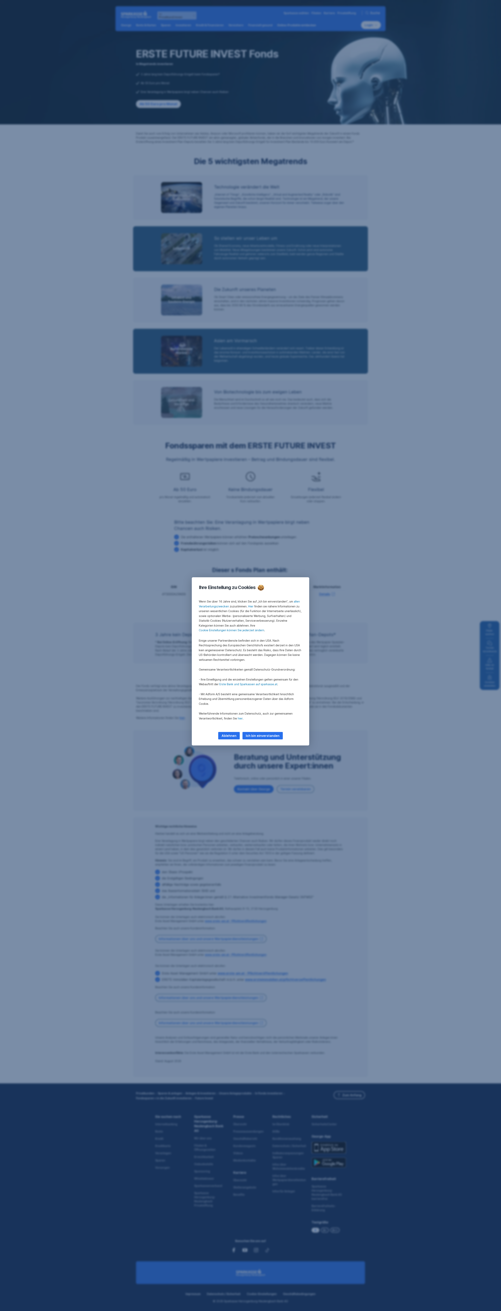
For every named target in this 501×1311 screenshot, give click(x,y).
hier (240, 718)
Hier (250, 606)
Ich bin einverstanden (262, 736)
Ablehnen (229, 736)
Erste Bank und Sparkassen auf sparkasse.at (248, 684)
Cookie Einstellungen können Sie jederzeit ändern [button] (231, 630)
